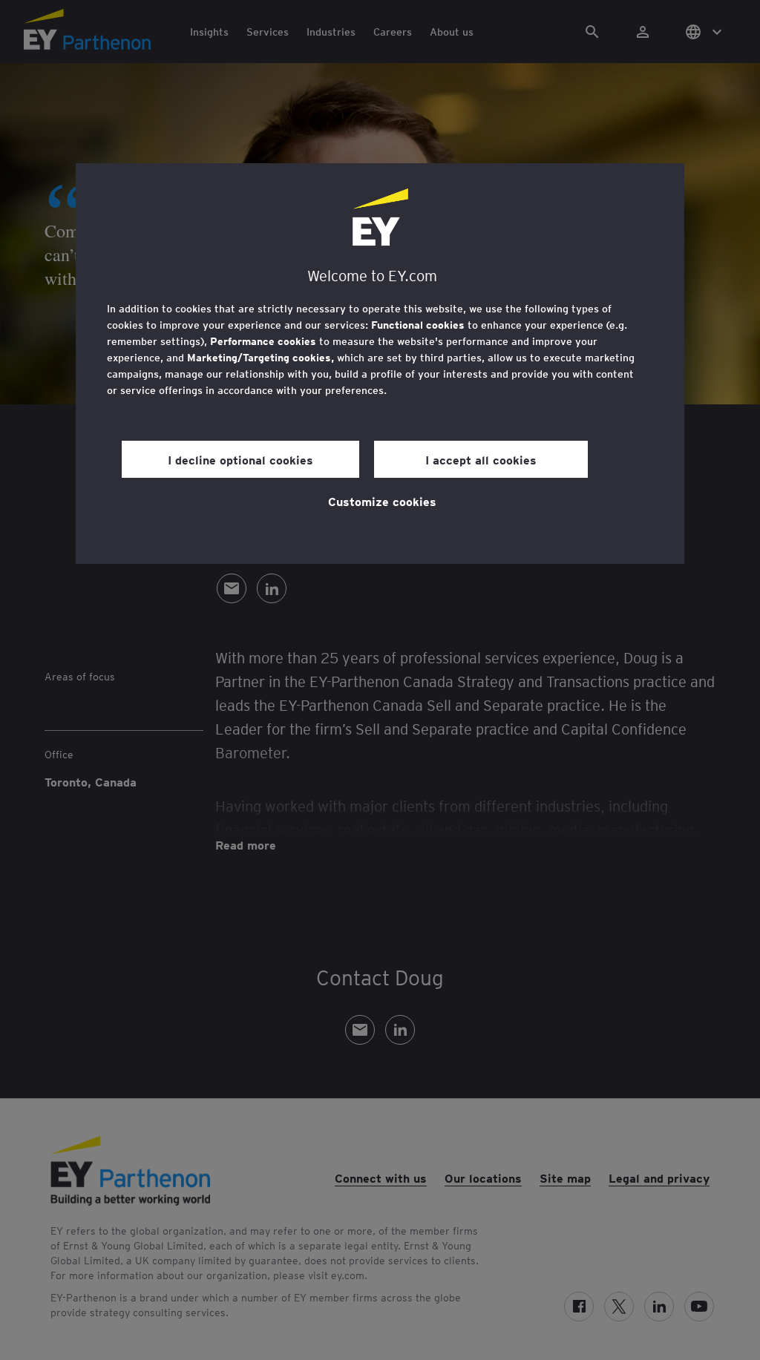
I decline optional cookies (240, 459)
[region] (380, 363)
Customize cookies (382, 501)
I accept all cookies (481, 459)
